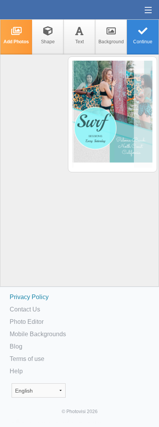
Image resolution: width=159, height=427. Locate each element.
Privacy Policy (29, 297)
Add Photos (16, 41)
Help (16, 371)
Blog (16, 346)
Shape (48, 41)
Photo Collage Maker (30, 9)
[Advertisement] (33, 176)
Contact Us (25, 309)
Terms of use (27, 359)
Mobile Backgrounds (38, 334)
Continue (142, 41)
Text (79, 41)
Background (111, 41)
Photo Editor (27, 321)
